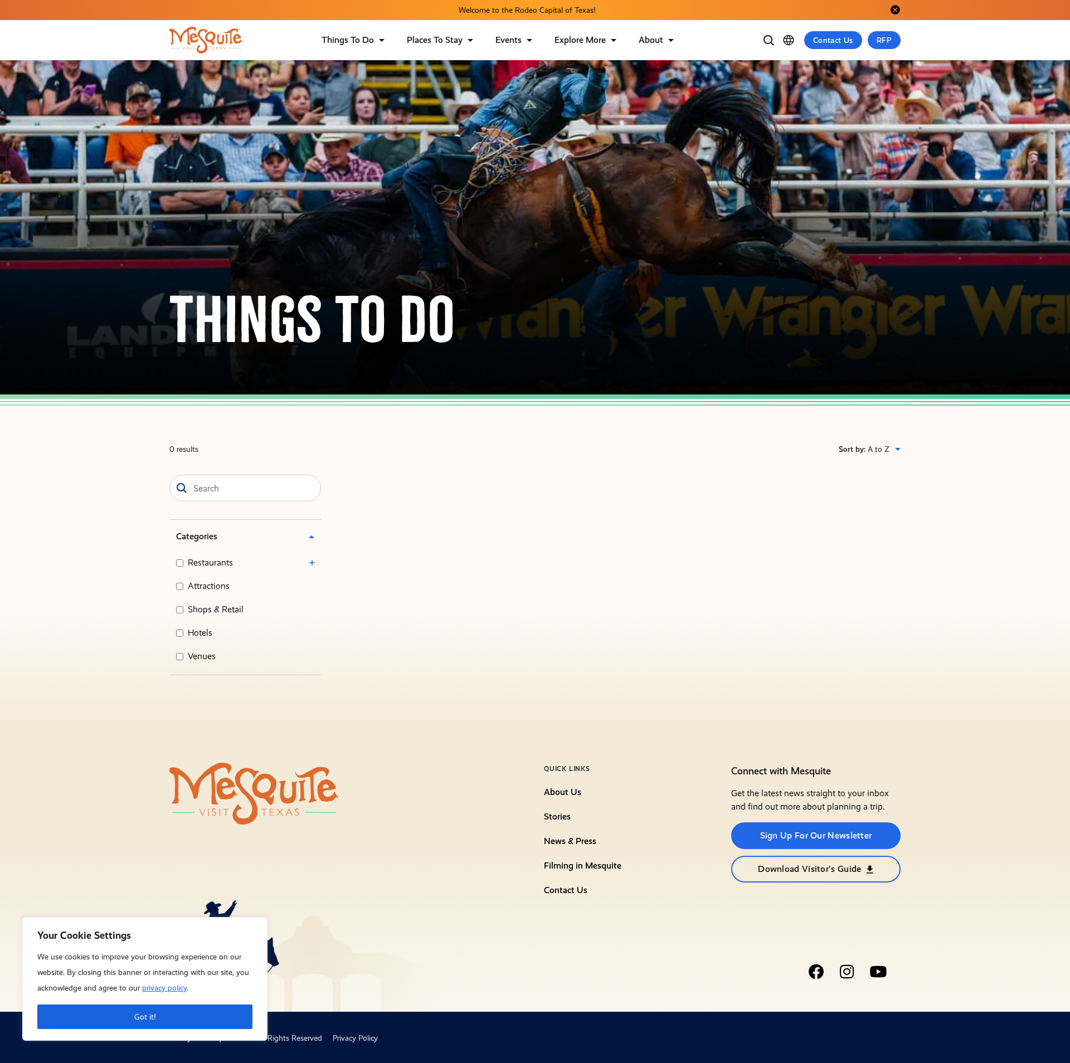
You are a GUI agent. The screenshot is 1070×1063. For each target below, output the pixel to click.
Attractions (209, 586)
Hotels (200, 632)
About (651, 40)
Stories (557, 816)
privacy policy (164, 987)
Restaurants (210, 562)
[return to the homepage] (254, 792)
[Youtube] (878, 972)
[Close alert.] (895, 10)
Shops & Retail (216, 609)
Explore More (580, 40)
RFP (884, 40)
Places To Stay (435, 40)
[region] (145, 979)
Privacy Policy (355, 1037)
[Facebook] (816, 972)
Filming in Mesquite (582, 865)
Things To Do (348, 40)
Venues (202, 656)
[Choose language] (789, 40)
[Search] (768, 40)
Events (508, 40)
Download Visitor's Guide (809, 869)
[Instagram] (847, 972)
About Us (562, 792)
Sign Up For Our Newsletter (816, 835)
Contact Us (833, 40)
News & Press (570, 841)
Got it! (145, 1016)
